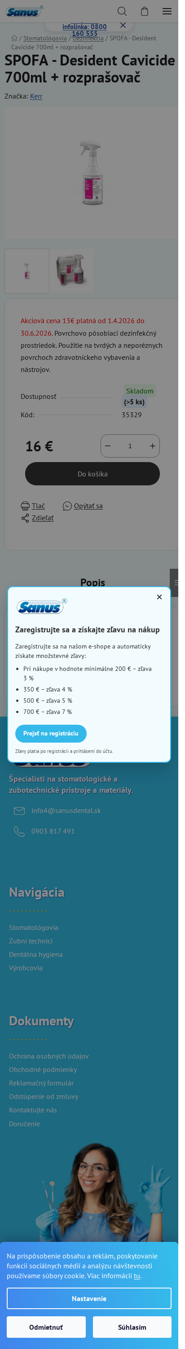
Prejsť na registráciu (51, 733)
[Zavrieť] (159, 597)
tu (137, 1275)
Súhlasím (132, 1327)
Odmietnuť (46, 1327)
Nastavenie (89, 1298)
